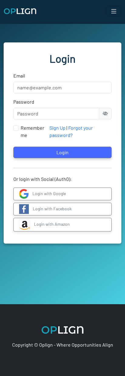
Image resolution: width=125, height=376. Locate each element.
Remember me (32, 131)
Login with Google (49, 193)
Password (23, 102)
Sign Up (57, 128)
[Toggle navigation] (113, 11)
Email (19, 75)
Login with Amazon (51, 224)
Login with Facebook (52, 208)
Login (62, 152)
